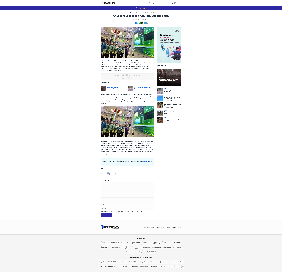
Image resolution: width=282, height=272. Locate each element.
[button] (172, 3)
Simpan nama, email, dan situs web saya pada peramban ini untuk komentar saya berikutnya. (122, 211)
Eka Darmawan (136, 19)
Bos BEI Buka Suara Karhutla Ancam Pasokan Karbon (168, 79)
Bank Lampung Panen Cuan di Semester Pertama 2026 (172, 98)
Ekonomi (142, 8)
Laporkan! (145, 161)
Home (127, 12)
